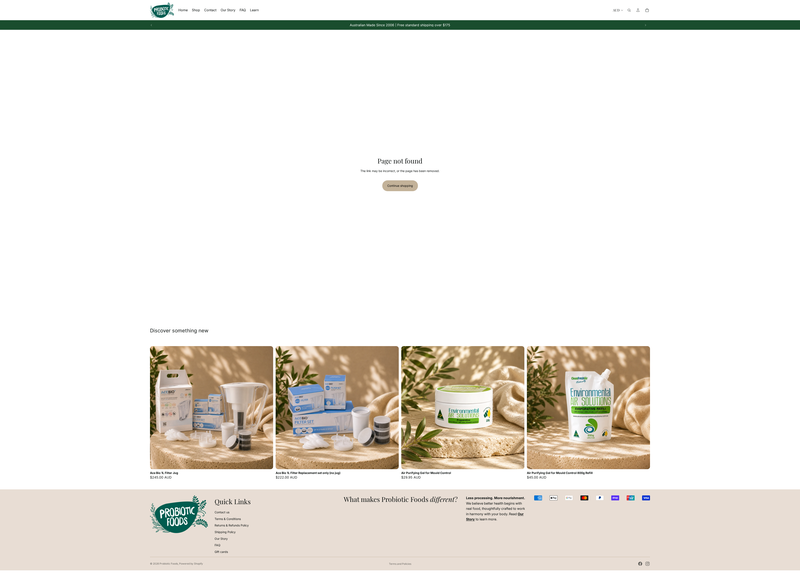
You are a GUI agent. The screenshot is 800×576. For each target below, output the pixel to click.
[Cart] (647, 10)
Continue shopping (400, 185)
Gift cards (221, 552)
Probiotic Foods (169, 563)
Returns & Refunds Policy (232, 525)
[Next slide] (645, 25)
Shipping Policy (225, 532)
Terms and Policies (400, 563)
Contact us (222, 512)
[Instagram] (647, 563)
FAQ (217, 545)
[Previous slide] (151, 25)
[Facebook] (640, 563)
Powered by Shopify (191, 563)
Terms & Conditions (228, 519)
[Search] (629, 10)
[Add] (266, 462)
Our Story (221, 538)
